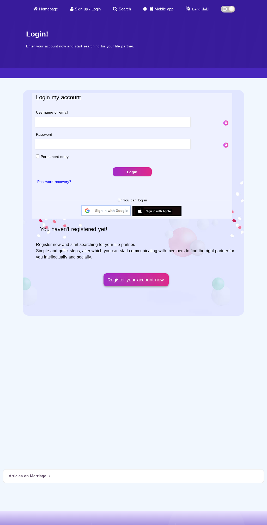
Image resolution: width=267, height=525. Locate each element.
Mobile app (164, 9)
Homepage (48, 9)
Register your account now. (136, 279)
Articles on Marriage (27, 476)
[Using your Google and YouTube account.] (106, 215)
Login (96, 9)
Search (125, 9)
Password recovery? (54, 181)
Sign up (81, 9)
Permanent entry (54, 156)
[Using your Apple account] (156, 215)
